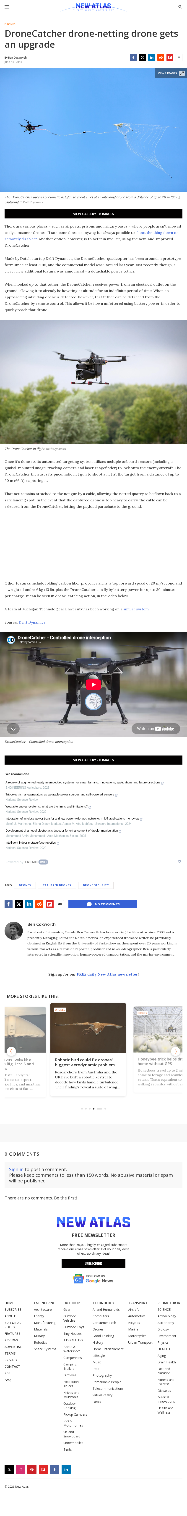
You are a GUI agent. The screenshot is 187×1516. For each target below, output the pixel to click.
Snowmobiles (73, 1443)
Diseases (164, 1390)
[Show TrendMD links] (180, 861)
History (98, 1342)
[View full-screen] (182, 73)
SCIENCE (164, 1309)
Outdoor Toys (73, 1327)
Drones (10, 24)
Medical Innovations (166, 1399)
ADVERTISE (13, 1347)
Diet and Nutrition (164, 1371)
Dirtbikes (69, 1375)
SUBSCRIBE (13, 1309)
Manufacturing (44, 1322)
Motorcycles (137, 1336)
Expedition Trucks (71, 1384)
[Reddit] (160, 57)
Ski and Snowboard (71, 1434)
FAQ (8, 1379)
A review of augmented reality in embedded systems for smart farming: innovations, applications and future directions (82, 782)
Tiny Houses (72, 1333)
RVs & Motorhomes (73, 1423)
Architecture (43, 1309)
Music (97, 1362)
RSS (7, 1373)
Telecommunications (108, 1388)
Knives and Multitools (71, 1394)
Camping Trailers (69, 1366)
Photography (102, 1375)
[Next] (175, 1051)
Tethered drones (57, 885)
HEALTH (164, 1349)
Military (39, 1336)
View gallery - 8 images (93, 214)
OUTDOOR (71, 1303)
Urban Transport (140, 1342)
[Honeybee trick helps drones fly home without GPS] (93, 1028)
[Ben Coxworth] (14, 931)
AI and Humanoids (106, 1309)
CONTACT (12, 1366)
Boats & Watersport (71, 1349)
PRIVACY (11, 1360)
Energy (39, 1316)
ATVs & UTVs (73, 1340)
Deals (97, 1402)
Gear (66, 1309)
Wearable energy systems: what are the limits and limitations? (46, 806)
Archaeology (167, 1316)
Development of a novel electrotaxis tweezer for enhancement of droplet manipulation (61, 830)
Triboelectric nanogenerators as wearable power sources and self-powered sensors (59, 794)
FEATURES (12, 1333)
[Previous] (11, 1051)
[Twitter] (142, 57)
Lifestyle (99, 1355)
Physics (163, 1342)
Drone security (96, 885)
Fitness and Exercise (166, 1381)
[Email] (179, 57)
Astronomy (166, 1322)
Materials (41, 1329)
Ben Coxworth (41, 924)
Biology (163, 1329)
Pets (96, 1369)
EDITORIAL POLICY (13, 1324)
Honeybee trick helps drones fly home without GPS (92, 1062)
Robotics (40, 1342)
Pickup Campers (75, 1414)
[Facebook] (133, 57)
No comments (107, 904)
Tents (67, 1449)
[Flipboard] (169, 57)
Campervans (72, 1357)
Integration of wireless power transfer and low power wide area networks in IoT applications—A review (72, 818)
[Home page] (93, 7)
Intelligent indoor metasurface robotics (30, 842)
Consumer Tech (104, 1322)
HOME (9, 1303)
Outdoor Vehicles (69, 1318)
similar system (136, 609)
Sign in (16, 1169)
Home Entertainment (108, 1349)
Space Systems (45, 1349)
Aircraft (133, 1309)
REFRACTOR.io (169, 1303)
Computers (101, 1316)
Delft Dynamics (32, 622)
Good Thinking (103, 1336)
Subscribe (93, 1263)
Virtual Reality (102, 1395)
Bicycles (134, 1322)
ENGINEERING (44, 1303)
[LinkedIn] (151, 57)
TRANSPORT (138, 1303)
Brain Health (167, 1362)
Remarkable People (107, 1382)
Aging (162, 1355)
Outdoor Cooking (69, 1405)
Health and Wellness (166, 1410)
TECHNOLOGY (103, 1303)
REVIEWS (11, 1340)
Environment (167, 1336)
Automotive (136, 1316)
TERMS (10, 1353)
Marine (133, 1329)
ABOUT (10, 1316)
